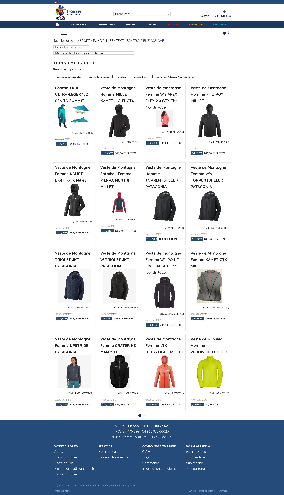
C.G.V (146, 451)
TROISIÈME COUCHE (148, 40)
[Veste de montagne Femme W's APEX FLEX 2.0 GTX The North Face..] (164, 126)
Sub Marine (194, 463)
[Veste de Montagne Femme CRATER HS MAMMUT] (119, 387)
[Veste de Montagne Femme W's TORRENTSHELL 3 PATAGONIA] (209, 222)
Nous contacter (65, 457)
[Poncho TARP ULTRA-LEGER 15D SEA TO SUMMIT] (74, 127)
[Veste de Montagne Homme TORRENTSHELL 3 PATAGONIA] (164, 222)
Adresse (60, 451)
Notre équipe (64, 463)
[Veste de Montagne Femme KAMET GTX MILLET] (209, 301)
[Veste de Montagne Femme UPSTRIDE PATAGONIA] (74, 387)
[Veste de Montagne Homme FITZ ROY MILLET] (209, 136)
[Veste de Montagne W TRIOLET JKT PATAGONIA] (119, 301)
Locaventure (195, 457)
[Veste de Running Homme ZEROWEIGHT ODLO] (209, 387)
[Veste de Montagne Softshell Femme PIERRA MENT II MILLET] (119, 213)
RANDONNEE (103, 40)
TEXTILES (123, 40)
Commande (151, 463)
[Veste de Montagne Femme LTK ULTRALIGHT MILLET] (164, 387)
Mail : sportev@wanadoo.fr (74, 468)
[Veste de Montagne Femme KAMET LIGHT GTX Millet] (74, 215)
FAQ (145, 457)
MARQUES (130, 24)
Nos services (107, 451)
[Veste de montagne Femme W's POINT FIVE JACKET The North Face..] (164, 308)
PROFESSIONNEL (106, 24)
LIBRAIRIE (151, 24)
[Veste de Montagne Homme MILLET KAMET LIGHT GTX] (119, 136)
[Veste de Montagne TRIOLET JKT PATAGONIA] (74, 301)
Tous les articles (65, 40)
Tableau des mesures (114, 457)
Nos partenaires (198, 468)
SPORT (85, 40)
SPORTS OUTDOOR (77, 24)
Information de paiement (161, 468)
